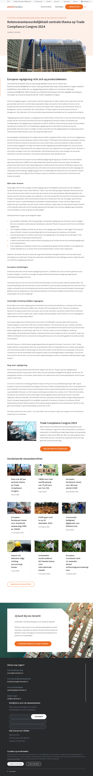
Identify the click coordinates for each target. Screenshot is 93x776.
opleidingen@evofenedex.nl (17, 690)
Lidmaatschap (74, 7)
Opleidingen (59, 7)
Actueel (48, 1)
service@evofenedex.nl (15, 673)
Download (66, 1)
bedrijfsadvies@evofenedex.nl (17, 682)
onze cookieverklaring (13, 759)
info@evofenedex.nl (19, 1)
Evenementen (39, 1)
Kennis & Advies (46, 7)
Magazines (28, 1)
